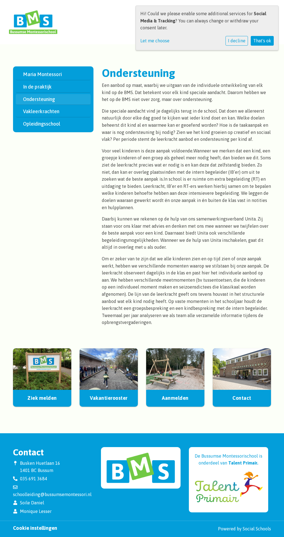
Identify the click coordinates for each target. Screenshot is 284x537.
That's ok (262, 40)
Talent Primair (242, 462)
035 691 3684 (33, 478)
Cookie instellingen (35, 528)
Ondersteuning (39, 99)
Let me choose (154, 40)
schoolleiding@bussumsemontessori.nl (52, 494)
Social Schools (257, 528)
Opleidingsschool (41, 124)
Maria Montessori (42, 74)
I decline (236, 40)
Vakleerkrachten (41, 111)
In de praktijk (37, 87)
